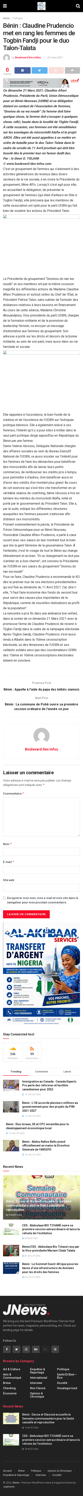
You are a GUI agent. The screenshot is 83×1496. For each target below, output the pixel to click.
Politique (18, 18)
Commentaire (13, 793)
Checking (9, 1388)
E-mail (8, 862)
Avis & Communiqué (12, 1376)
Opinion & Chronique (37, 1395)
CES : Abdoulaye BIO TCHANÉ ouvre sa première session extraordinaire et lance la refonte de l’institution (51, 1229)
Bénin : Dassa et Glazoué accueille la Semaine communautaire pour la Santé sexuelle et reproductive (38, 1205)
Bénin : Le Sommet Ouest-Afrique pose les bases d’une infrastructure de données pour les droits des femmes (50, 1267)
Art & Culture (11, 1369)
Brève (7, 1383)
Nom (7, 844)
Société (62, 1383)
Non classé (37, 1388)
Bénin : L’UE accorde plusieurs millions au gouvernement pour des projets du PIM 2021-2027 (50, 1106)
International (38, 1377)
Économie (10, 1393)
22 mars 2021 (55, 57)
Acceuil (7, 1470)
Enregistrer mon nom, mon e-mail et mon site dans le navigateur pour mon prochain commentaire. (42, 900)
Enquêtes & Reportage (37, 1371)
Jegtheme (9, 1486)
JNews (16, 1482)
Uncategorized (67, 1388)
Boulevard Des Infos (28, 57)
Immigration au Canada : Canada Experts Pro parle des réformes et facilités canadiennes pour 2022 (49, 1085)
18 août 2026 (31, 1238)
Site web (8, 880)
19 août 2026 (15, 1215)
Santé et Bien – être (67, 1376)
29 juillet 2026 (32, 1256)
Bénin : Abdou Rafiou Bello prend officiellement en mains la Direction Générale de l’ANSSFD (46, 1145)
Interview (36, 1383)
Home (6, 18)
